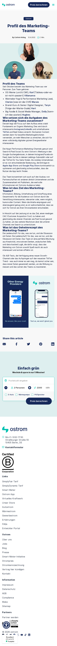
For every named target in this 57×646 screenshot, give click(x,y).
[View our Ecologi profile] (10, 623)
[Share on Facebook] (16, 344)
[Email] (4, 344)
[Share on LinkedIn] (52, 344)
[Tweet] (28, 344)
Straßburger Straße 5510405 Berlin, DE (17, 441)
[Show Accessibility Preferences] (6, 625)
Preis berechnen (38, 4)
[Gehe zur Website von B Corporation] (28, 463)
